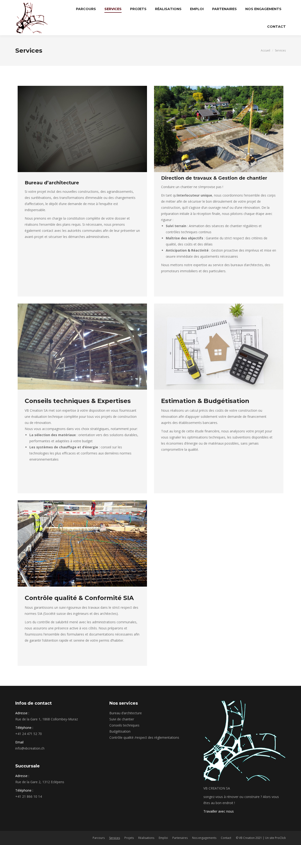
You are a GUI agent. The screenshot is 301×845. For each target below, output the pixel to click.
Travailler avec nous (218, 811)
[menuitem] (86, 8)
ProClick (280, 838)
